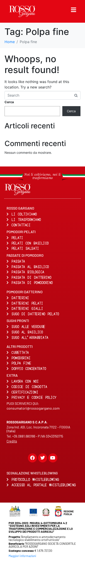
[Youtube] (52, 457)
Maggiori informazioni (22, 556)
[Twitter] (42, 457)
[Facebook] (32, 457)
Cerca (9, 102)
